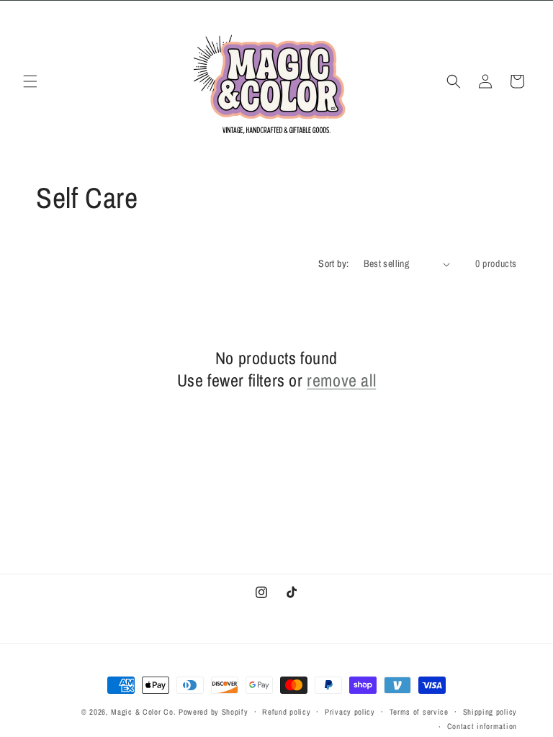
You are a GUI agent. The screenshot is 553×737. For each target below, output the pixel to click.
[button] (30, 81)
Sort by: (333, 263)
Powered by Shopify (213, 712)
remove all (341, 380)
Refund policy (286, 712)
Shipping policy (490, 712)
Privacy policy (350, 712)
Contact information (482, 726)
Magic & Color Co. (143, 712)
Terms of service (419, 712)
